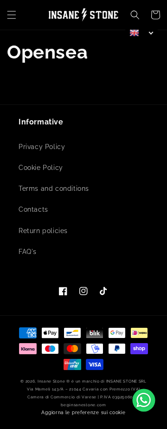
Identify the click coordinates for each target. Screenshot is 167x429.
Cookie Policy (41, 167)
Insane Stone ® (54, 381)
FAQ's (28, 251)
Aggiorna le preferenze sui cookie (83, 412)
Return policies (43, 230)
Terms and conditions (54, 188)
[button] (11, 15)
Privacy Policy (42, 146)
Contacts (33, 209)
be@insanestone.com (83, 405)
